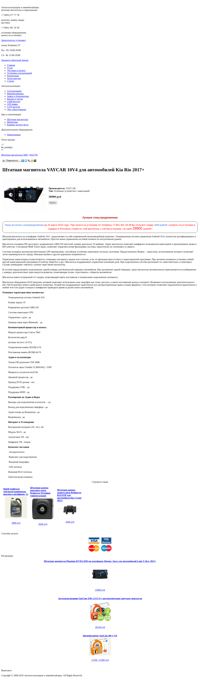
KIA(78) (34, 155)
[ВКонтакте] (22, 161)
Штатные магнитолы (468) (14, 155)
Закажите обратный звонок (14, 60)
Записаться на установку (13, 40)
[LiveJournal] (28, 161)
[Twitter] (25, 161)
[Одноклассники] (32, 161)
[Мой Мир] (35, 161)
